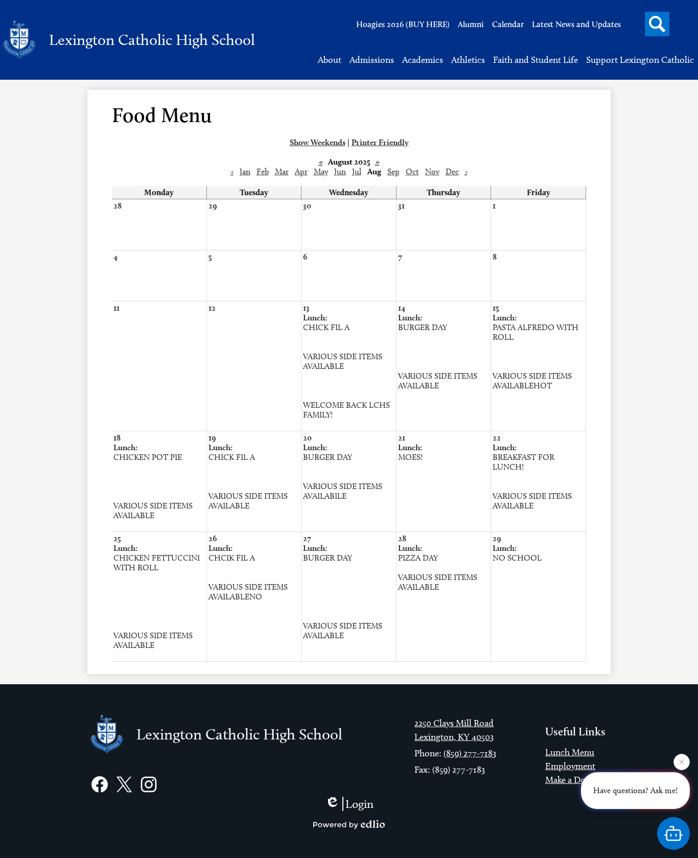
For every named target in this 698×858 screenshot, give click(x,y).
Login (359, 804)
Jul (356, 171)
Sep (393, 171)
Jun (340, 171)
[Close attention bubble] (681, 762)
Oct (412, 171)
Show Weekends (317, 142)
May (321, 171)
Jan (245, 171)
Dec (452, 171)
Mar (282, 171)
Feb (263, 171)
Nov (432, 171)
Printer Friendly (380, 142)
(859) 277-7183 (470, 753)
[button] (329, 60)
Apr (301, 171)
